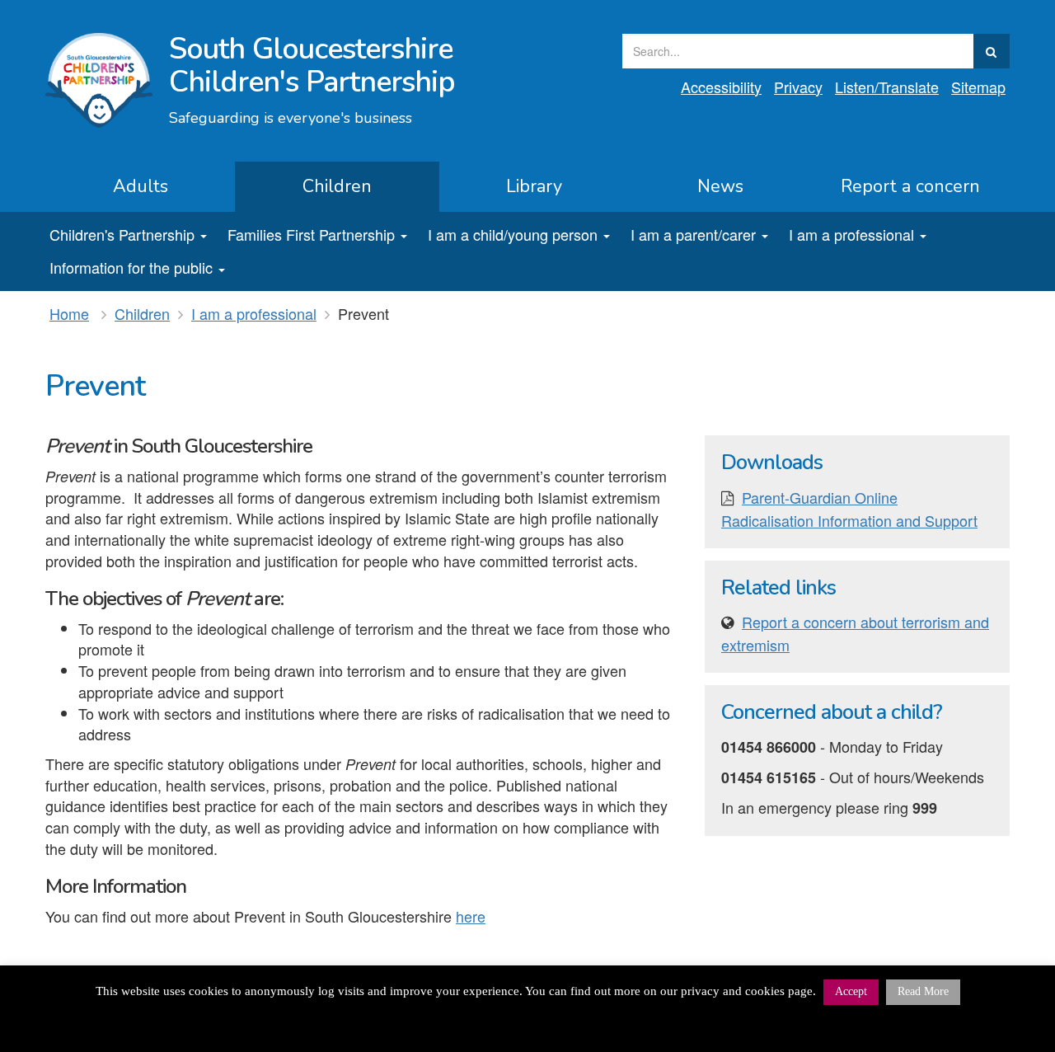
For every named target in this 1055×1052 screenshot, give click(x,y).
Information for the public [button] (131, 267)
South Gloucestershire (312, 65)
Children (337, 186)
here (470, 916)
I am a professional (253, 313)
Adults (140, 186)
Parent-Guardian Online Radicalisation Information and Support (849, 508)
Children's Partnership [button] (122, 234)
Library (534, 186)
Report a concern (910, 186)
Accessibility (721, 86)
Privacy (798, 86)
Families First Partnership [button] (311, 234)
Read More (923, 991)
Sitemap (978, 86)
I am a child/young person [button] (513, 234)
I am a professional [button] (851, 234)
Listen (887, 86)
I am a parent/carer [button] (693, 234)
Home (69, 313)
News (720, 186)
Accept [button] (851, 991)
